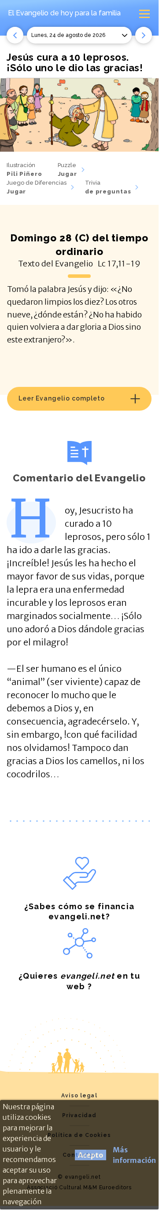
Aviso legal (79, 1096)
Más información (134, 1155)
